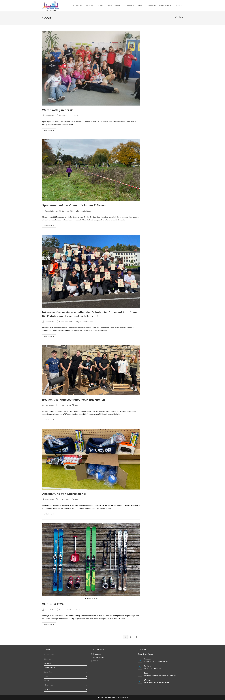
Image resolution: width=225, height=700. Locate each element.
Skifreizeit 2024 (53, 604)
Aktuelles (47, 663)
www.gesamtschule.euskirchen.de (156, 682)
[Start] (176, 17)
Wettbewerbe (88, 322)
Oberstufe (82, 211)
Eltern (46, 676)
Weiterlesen (50, 130)
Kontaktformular (98, 657)
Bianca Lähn (49, 116)
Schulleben (48, 672)
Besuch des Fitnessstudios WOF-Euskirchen (73, 399)
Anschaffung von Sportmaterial (64, 493)
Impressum (97, 654)
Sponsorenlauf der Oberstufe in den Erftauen (74, 205)
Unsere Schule (49, 667)
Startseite (47, 659)
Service (47, 689)
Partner (46, 680)
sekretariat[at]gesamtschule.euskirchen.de (160, 675)
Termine (96, 661)
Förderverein (48, 685)
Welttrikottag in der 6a (57, 110)
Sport (181, 17)
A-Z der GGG (49, 654)
